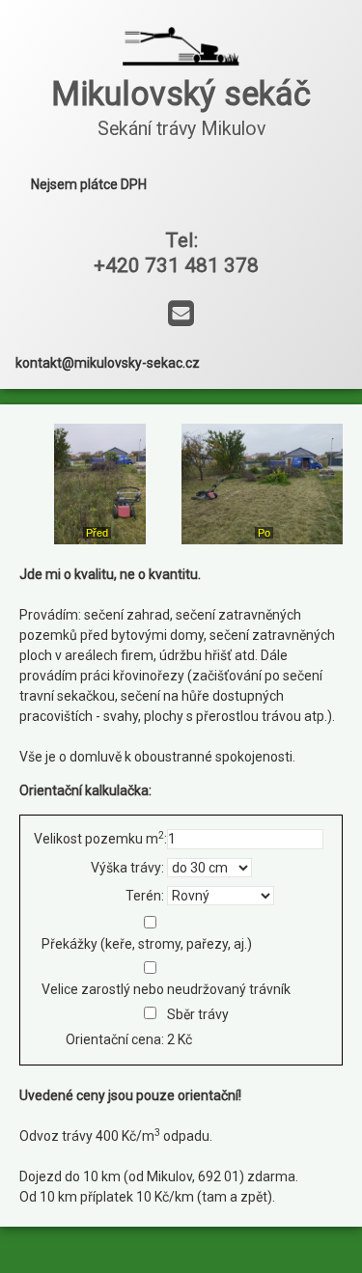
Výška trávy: (127, 867)
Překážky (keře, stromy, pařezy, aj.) (147, 944)
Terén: (144, 895)
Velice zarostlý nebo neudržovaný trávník (166, 989)
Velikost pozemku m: (99, 837)
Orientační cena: (115, 1039)
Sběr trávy (198, 1014)
